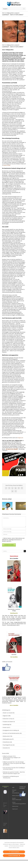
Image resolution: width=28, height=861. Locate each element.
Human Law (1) (6, 727)
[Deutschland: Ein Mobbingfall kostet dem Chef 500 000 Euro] (5, 812)
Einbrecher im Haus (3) (8, 718)
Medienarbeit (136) (7, 736)
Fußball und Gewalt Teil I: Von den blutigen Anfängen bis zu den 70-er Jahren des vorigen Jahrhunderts (14, 763)
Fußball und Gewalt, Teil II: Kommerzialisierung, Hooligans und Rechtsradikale (11, 757)
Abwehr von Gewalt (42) (8, 712)
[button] (3, 506)
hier (11, 343)
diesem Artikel (6, 165)
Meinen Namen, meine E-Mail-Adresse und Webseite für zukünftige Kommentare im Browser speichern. (13, 540)
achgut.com (20, 437)
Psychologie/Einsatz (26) (8, 745)
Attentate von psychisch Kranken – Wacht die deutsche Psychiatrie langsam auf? (14, 772)
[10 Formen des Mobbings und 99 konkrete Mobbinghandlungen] (5, 831)
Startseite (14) (6, 748)
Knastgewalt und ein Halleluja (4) (11, 730)
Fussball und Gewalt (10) (9, 721)
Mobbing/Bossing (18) (8, 739)
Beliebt (5, 787)
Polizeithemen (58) (7, 742)
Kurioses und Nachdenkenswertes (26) (12, 733)
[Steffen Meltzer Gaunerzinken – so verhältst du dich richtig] (5, 792)
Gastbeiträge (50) (7, 724)
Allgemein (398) (6, 715)
